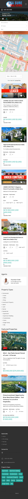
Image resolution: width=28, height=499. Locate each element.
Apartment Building (8, 316)
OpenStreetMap (26, 71)
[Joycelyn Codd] (6, 284)
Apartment (6, 313)
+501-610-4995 (8, 9)
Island (4, 304)
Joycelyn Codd (15, 280)
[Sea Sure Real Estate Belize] (14, 6)
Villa (4, 325)
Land (3, 307)
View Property (14, 95)
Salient (17, 493)
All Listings (5, 439)
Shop (4, 300)
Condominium (6, 318)
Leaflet (22, 71)
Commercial (5, 293)
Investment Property (7, 302)
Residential (5, 311)
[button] (3, 48)
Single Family (6, 322)
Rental (4, 309)
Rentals (4, 441)
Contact (4, 444)
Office (4, 298)
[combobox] (14, 22)
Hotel (4, 295)
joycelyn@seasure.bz (16, 281)
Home (4, 320)
